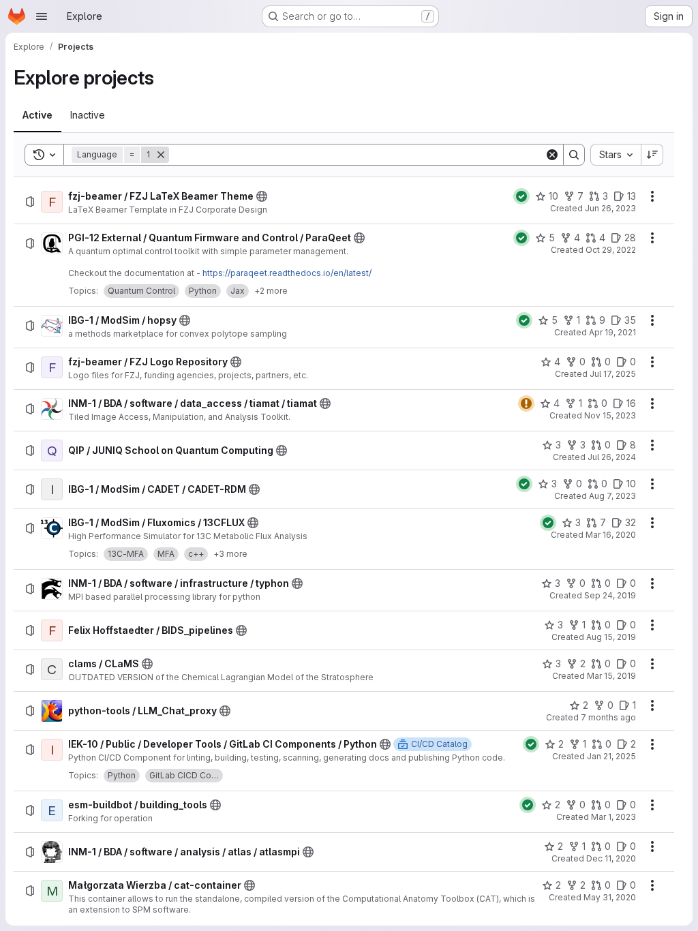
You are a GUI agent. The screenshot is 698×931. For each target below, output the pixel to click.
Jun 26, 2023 (610, 208)
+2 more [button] (271, 291)
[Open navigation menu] (41, 16)
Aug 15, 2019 (611, 637)
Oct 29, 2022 (611, 250)
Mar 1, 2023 (613, 817)
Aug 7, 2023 (612, 496)
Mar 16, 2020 (611, 535)
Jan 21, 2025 (611, 756)
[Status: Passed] (521, 196)
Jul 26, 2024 (612, 457)
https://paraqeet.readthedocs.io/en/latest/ (286, 273)
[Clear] (552, 155)
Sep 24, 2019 (610, 595)
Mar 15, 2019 (611, 676)
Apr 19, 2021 (612, 332)
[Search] (574, 155)
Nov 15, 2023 (610, 415)
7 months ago (608, 717)
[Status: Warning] (526, 403)
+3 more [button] (230, 554)
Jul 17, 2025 (613, 374)
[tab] (37, 115)
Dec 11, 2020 (611, 858)
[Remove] (161, 155)
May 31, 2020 (609, 897)
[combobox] (615, 155)
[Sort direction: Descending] (652, 155)
